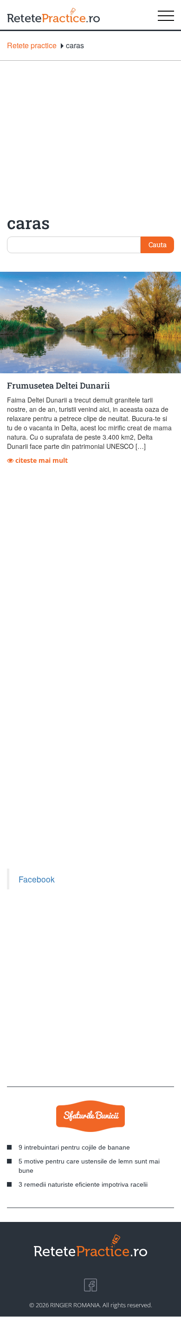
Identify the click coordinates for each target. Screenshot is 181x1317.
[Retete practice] (53, 15)
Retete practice (32, 45)
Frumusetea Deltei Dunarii (58, 385)
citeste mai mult (40, 460)
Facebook (37, 879)
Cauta (158, 244)
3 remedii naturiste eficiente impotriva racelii (83, 1184)
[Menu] (166, 15)
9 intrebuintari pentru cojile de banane (74, 1147)
